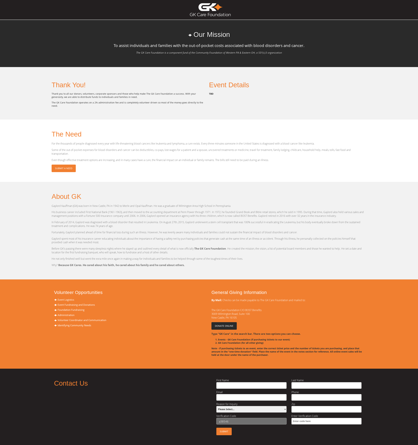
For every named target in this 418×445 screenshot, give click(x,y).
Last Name (297, 380)
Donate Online (224, 325)
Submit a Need (63, 168)
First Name (222, 380)
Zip (293, 404)
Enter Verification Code (304, 416)
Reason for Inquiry (226, 404)
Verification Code (226, 416)
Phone (295, 392)
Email (219, 392)
